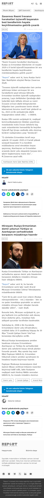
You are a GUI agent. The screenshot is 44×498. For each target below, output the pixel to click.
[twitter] (18, 194)
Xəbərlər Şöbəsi (14, 401)
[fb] (3, 194)
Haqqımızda (7, 451)
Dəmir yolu (7, 380)
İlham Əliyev (8, 10)
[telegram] (13, 194)
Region (4, 29)
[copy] (32, 194)
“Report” (5, 77)
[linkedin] (22, 194)
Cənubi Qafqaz (22, 380)
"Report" (5, 284)
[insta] (9, 474)
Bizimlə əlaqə (31, 451)
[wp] (8, 194)
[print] (27, 194)
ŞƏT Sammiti (24, 10)
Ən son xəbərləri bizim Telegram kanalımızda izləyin (19, 171)
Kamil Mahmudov (15, 182)
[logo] (7, 3)
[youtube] (30, 474)
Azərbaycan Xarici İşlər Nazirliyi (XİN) (18, 162)
